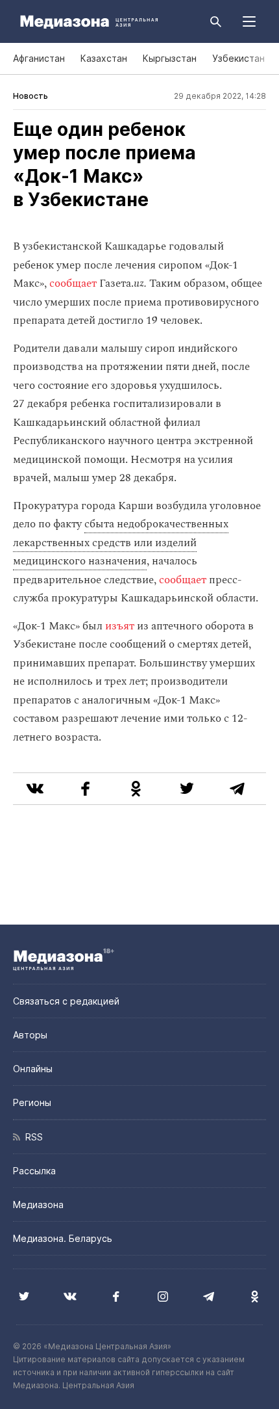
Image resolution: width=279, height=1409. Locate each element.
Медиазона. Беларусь (62, 1238)
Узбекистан (238, 58)
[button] (249, 21)
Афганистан (39, 58)
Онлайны (33, 1068)
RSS (31, 1136)
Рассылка (34, 1170)
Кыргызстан (170, 58)
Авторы (30, 1034)
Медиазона (38, 1204)
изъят (121, 626)
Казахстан (103, 58)
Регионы (32, 1102)
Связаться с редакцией (66, 1001)
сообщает (74, 283)
